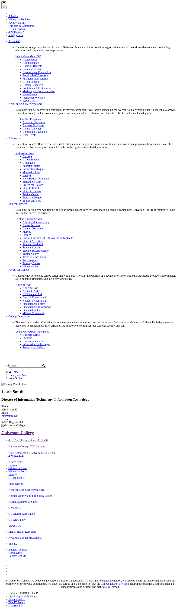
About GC (14, 41)
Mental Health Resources (22, 531)
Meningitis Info (31, 172)
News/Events (29, 94)
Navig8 (26, 175)
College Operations (19, 316)
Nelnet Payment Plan (34, 300)
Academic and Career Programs (26, 489)
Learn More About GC (28, 56)
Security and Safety (33, 347)
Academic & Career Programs (25, 103)
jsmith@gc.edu (9, 415)
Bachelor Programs (33, 125)
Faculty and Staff (17, 375)
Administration (30, 62)
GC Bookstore (16, 477)
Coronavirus (15, 552)
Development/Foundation (36, 72)
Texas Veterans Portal (34, 256)
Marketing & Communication (38, 91)
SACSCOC (29, 100)
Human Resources (32, 84)
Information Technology (36, 344)
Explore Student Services (29, 218)
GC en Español (31, 81)
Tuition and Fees (31, 200)
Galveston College (17, 432)
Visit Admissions (24, 153)
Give (11, 13)
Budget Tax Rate (17, 549)
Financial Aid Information (36, 306)
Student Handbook (32, 244)
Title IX (12, 543)
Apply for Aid (23, 284)
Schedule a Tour (31, 181)
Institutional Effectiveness (36, 88)
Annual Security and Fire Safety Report (30, 495)
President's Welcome (33, 97)
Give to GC (14, 507)
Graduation (28, 162)
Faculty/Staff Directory (35, 75)
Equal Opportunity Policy (22, 596)
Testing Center (30, 194)
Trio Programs (30, 260)
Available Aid (30, 291)
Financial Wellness (32, 310)
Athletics (13, 16)
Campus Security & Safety (23, 501)
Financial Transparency (35, 78)
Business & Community (21, 25)
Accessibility (15, 605)
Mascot (26, 231)
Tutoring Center (31, 263)
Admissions (14, 138)
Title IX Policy (16, 602)
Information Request (33, 168)
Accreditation (29, 59)
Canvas (12, 465)
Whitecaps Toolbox (19, 19)
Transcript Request (32, 197)
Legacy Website (17, 555)
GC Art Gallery (17, 519)
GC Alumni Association (21, 513)
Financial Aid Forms (33, 303)
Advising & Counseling (35, 222)
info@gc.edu (15, 35)
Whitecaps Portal (31, 266)
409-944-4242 (16, 455)
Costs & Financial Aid (34, 297)
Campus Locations (32, 69)
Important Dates (31, 165)
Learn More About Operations (32, 331)
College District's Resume (115, 583)
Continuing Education (34, 131)
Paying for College (18, 269)
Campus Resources (33, 228)
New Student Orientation (36, 178)
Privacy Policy (16, 599)
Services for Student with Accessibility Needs (47, 237)
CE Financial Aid (32, 294)
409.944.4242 (16, 32)
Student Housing (31, 191)
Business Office (31, 334)
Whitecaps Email (17, 468)
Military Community (33, 313)
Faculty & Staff (16, 22)
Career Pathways (31, 128)
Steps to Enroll (30, 188)
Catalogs (27, 156)
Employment (15, 483)
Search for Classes (32, 184)
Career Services (31, 225)
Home (15, 371)
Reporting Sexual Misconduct (24, 537)
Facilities (27, 337)
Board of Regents (32, 65)
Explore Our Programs (28, 119)
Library (26, 234)
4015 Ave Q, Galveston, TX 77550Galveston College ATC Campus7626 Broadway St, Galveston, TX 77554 (31, 446)
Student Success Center (35, 250)
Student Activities (32, 241)
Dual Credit (29, 134)
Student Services (17, 203)
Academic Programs (33, 122)
